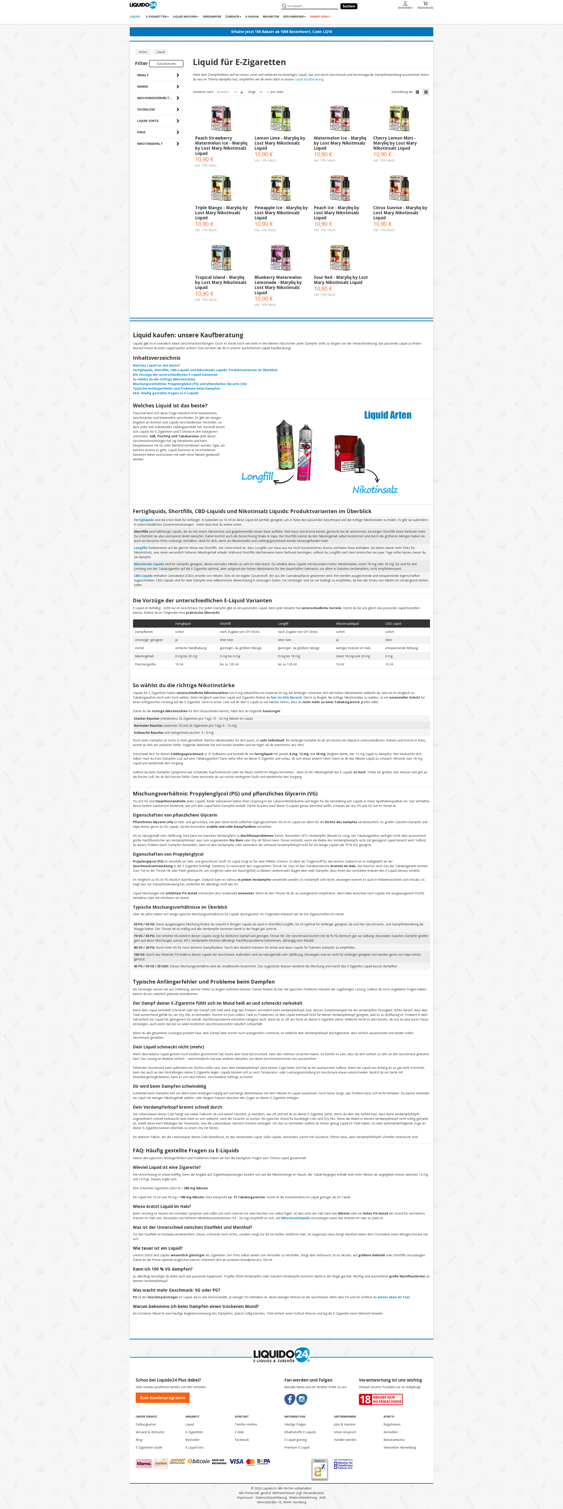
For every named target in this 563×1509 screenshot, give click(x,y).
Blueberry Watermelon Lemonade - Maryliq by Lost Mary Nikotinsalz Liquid (278, 284)
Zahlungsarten (146, 1424)
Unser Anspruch (345, 1432)
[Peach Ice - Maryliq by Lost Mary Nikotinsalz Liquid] (341, 189)
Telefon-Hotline (246, 1424)
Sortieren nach (203, 92)
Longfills (141, 548)
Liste (417, 92)
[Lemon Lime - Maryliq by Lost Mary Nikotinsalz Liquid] (282, 119)
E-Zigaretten (194, 1432)
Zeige (252, 92)
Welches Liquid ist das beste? (156, 365)
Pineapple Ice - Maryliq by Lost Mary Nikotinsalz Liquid (281, 213)
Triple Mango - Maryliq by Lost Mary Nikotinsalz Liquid (221, 213)
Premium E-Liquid (296, 1447)
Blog (139, 1440)
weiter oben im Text (394, 1297)
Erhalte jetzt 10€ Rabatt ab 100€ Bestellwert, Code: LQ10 (281, 31)
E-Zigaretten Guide (149, 1447)
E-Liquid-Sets (194, 1447)
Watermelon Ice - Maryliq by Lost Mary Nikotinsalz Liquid (340, 143)
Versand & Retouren (150, 1432)
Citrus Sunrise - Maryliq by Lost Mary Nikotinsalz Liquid (400, 213)
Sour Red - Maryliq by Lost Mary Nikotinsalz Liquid (341, 279)
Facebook (242, 1440)
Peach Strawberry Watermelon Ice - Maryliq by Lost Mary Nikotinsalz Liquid (221, 145)
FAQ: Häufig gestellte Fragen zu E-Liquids (166, 393)
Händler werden (345, 1440)
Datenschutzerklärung (271, 1497)
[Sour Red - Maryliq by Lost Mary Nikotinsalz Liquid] (341, 258)
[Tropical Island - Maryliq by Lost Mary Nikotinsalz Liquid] (222, 258)
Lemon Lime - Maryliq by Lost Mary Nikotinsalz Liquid (279, 143)
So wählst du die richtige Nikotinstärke (164, 379)
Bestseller (192, 1440)
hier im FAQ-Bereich (286, 697)
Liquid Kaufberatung (309, 79)
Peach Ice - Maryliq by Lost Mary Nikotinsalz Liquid (336, 213)
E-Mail (239, 1432)
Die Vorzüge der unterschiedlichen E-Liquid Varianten (175, 374)
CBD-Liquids (143, 576)
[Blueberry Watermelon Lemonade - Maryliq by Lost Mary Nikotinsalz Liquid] (282, 258)
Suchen (349, 6)
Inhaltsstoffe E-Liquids (300, 1432)
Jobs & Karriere (344, 1424)
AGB (322, 1497)
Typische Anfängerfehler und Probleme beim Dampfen (176, 388)
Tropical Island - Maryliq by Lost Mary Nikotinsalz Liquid (221, 282)
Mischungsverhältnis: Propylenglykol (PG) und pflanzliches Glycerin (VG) (190, 384)
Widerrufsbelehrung (303, 1497)
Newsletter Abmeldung (400, 1447)
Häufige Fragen (295, 1424)
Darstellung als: (402, 92)
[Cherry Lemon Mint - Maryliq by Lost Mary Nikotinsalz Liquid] (400, 119)
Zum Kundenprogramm (162, 1397)
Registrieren (392, 1424)
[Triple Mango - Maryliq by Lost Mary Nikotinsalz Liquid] (222, 189)
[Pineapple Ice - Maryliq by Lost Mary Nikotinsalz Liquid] (282, 189)
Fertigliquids (144, 520)
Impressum (245, 1497)
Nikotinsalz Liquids (149, 564)
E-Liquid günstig (295, 1440)
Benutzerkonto (394, 1440)
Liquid (189, 1424)
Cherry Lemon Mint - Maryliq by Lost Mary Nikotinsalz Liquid (395, 143)
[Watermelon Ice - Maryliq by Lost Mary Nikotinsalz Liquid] (341, 119)
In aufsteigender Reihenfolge (241, 92)
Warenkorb (425, 7)
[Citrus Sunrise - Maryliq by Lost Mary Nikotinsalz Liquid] (400, 189)
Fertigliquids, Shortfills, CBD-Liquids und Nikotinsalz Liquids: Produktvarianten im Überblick (205, 370)
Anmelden (405, 7)
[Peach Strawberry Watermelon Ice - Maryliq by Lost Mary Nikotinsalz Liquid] (222, 119)
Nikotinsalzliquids (295, 1218)
